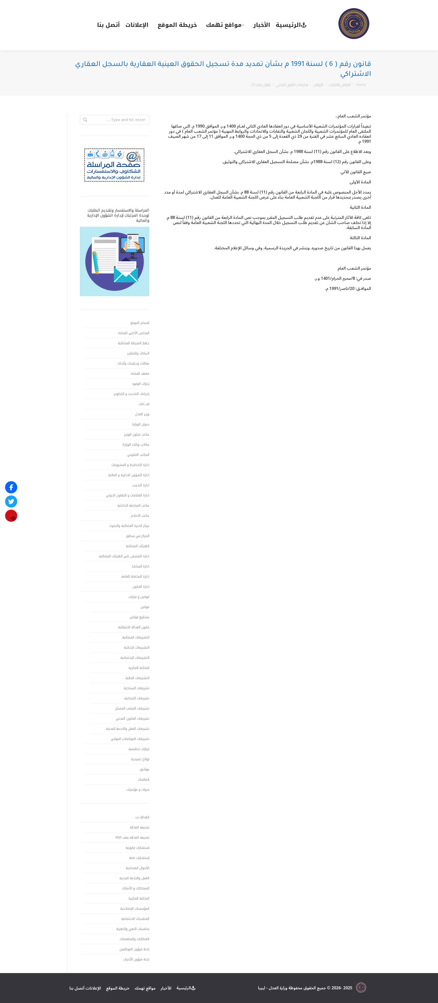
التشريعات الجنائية (136, 647)
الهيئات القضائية (137, 546)
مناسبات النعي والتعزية (132, 928)
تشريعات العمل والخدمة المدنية (127, 728)
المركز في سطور (137, 536)
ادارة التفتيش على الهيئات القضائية (124, 556)
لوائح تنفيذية (140, 759)
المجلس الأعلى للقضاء (133, 333)
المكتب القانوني (138, 454)
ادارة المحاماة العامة (135, 576)
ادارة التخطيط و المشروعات (130, 465)
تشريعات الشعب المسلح (132, 708)
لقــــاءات (144, 404)
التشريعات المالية (137, 678)
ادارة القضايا (140, 566)
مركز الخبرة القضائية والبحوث (129, 525)
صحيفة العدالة (139, 827)
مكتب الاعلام (140, 515)
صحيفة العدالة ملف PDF (132, 837)
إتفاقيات (143, 779)
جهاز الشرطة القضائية (133, 343)
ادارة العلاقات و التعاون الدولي (127, 495)
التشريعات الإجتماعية (134, 657)
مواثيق (144, 769)
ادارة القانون (140, 586)
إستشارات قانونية (137, 847)
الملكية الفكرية (139, 667)
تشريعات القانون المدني (132, 718)
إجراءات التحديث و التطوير (131, 393)
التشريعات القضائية (135, 637)
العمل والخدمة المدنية (134, 878)
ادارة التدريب (140, 485)
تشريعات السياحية (136, 688)
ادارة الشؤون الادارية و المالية (128, 475)
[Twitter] (11, 501)
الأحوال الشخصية (137, 868)
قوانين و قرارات (139, 596)
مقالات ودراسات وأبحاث (133, 363)
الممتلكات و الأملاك (135, 888)
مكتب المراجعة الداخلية (133, 505)
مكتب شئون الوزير (136, 434)
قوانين (144, 607)
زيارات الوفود (140, 383)
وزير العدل (142, 414)
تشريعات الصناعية (136, 698)
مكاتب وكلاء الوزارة (135, 444)
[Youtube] (11, 516)
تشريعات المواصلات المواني (130, 738)
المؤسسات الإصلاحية (134, 908)
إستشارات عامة (139, 857)
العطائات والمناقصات (134, 939)
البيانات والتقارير (138, 353)
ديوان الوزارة (140, 424)
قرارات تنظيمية (139, 749)
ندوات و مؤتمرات (137, 789)
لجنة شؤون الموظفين (134, 949)
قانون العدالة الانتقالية (133, 627)
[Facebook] (11, 487)
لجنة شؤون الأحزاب (136, 959)
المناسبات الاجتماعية (135, 918)
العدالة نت (142, 817)
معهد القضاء (140, 373)
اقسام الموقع (140, 322)
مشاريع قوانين (139, 617)
